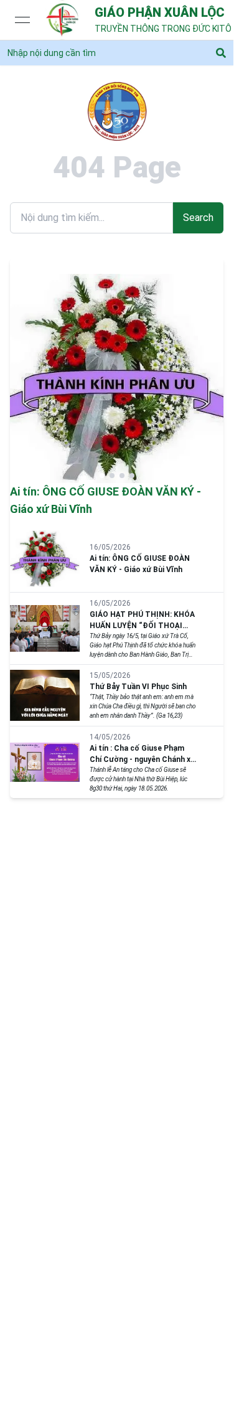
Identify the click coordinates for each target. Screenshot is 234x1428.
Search (198, 217)
